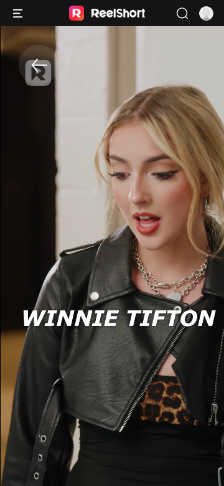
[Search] (182, 13)
